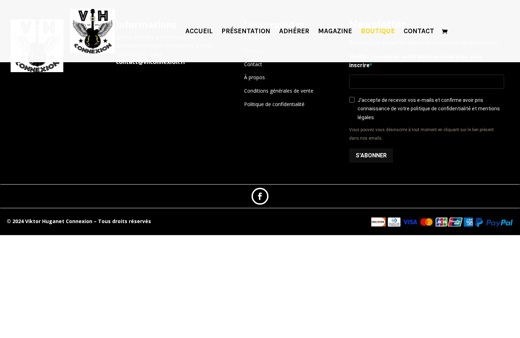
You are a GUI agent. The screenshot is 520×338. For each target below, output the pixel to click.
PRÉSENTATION (245, 32)
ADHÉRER (294, 32)
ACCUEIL (199, 32)
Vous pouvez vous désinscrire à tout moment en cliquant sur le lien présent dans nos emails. (421, 134)
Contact (253, 64)
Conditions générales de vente (278, 90)
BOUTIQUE (378, 32)
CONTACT (419, 32)
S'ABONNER (371, 155)
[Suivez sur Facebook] (260, 196)
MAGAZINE (335, 32)
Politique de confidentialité (274, 104)
